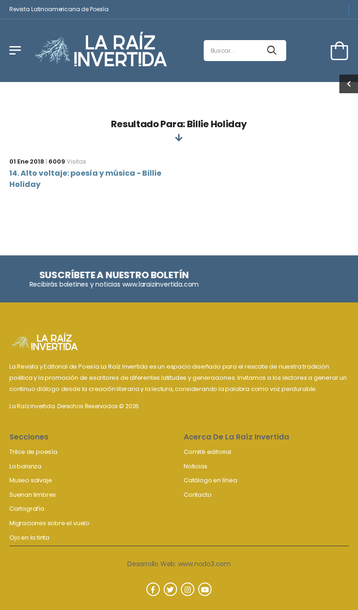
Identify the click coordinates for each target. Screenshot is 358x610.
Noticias (195, 466)
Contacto (197, 494)
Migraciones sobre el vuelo (49, 523)
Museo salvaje (30, 480)
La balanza (25, 466)
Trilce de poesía (33, 451)
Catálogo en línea (210, 480)
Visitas (67, 161)
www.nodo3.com (204, 564)
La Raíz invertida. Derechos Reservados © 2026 (74, 406)
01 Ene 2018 (26, 161)
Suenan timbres (32, 494)
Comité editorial (207, 451)
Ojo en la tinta (29, 537)
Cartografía (26, 508)
